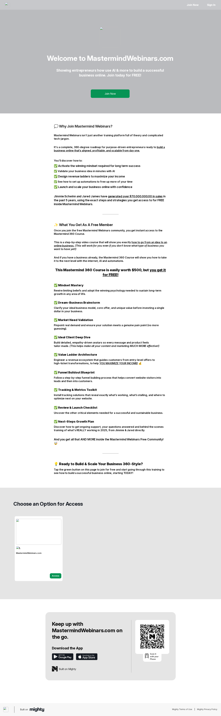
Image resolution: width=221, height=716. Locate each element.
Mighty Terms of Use (182, 709)
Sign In (211, 4)
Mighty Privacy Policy (207, 709)
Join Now (193, 4)
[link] (38, 548)
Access (55, 576)
